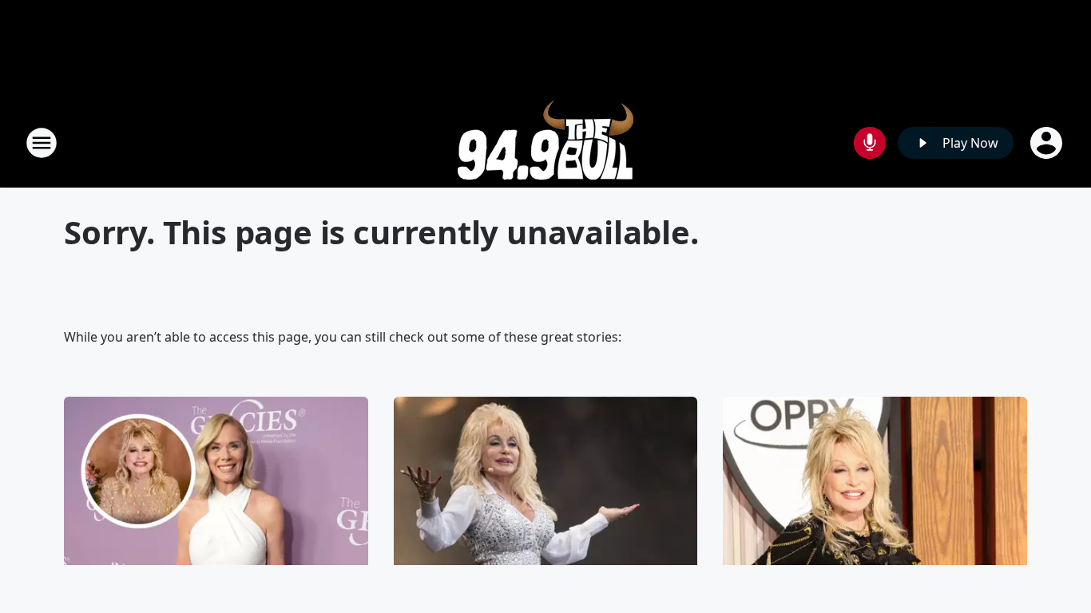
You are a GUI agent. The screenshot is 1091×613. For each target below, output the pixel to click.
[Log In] (1047, 143)
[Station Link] (545, 142)
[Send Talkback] (870, 143)
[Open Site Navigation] (42, 143)
